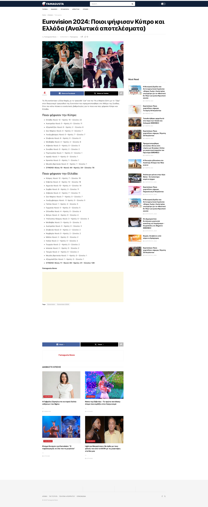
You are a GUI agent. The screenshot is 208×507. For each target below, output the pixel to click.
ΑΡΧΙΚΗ (44, 496)
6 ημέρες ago (148, 113)
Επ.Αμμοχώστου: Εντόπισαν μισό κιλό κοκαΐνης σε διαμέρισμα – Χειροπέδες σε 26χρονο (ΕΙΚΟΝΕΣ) (153, 223)
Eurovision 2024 (63, 304)
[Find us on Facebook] (162, 496)
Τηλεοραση (58, 15)
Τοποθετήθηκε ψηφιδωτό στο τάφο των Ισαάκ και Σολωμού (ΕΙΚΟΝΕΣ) (153, 120)
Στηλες (85, 9)
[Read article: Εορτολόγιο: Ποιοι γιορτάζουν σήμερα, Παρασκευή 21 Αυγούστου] (134, 190)
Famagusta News (50, 37)
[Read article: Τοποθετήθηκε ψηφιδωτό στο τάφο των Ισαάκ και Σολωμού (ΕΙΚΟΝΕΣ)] (134, 122)
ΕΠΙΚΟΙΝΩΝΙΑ (81, 496)
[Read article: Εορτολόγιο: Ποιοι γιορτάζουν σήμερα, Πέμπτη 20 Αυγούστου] (134, 134)
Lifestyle (75, 9)
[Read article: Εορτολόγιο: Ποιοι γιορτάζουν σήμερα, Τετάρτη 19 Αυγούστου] (134, 109)
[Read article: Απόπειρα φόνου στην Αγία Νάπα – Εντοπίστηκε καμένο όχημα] (134, 178)
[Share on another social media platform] (121, 93)
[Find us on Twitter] (165, 496)
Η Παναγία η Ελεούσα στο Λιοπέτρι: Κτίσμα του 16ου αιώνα (153, 162)
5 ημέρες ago (148, 101)
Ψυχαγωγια (65, 9)
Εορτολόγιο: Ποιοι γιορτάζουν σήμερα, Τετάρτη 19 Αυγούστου (152, 108)
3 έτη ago (89, 458)
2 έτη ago (89, 411)
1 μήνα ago (47, 411)
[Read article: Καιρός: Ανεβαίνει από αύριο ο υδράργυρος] (134, 239)
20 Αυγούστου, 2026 (150, 194)
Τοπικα (45, 9)
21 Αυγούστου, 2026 (150, 182)
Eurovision (51, 304)
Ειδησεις (54, 9)
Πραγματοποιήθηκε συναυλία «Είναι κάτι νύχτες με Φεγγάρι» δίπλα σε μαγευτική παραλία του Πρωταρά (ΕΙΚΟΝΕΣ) (153, 148)
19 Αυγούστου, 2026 (150, 255)
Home (44, 15)
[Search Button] (133, 4)
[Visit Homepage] (53, 4)
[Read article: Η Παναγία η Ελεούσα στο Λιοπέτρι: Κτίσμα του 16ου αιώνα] (134, 164)
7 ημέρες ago (148, 126)
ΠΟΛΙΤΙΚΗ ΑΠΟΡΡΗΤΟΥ (67, 496)
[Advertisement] (83, 287)
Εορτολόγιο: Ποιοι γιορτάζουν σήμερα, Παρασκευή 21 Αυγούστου (153, 189)
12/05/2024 (64, 37)
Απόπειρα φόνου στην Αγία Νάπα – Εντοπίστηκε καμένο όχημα (154, 177)
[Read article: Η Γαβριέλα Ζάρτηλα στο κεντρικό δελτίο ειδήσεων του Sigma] (61, 385)
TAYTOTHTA (53, 496)
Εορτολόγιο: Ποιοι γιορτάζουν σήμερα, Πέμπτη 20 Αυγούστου (154, 133)
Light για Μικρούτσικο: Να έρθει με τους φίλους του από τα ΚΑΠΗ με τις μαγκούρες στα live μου (103, 448)
